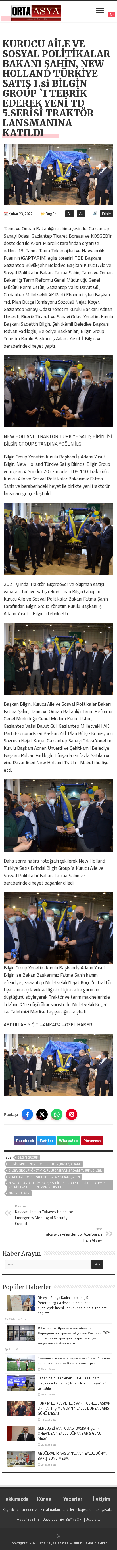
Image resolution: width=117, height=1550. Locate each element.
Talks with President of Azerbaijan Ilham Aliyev (73, 1234)
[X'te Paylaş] (42, 1114)
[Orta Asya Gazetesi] (36, 11)
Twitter (46, 1140)
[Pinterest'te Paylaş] (71, 1114)
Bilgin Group (27, 1157)
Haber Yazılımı (28, 1519)
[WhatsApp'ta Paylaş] (56, 1114)
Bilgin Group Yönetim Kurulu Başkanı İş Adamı (45, 1164)
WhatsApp (68, 1140)
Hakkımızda (15, 1499)
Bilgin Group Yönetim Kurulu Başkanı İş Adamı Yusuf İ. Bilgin (55, 1170)
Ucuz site (93, 1519)
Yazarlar (72, 1499)
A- (81, 213)
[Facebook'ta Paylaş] (27, 1114)
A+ (69, 213)
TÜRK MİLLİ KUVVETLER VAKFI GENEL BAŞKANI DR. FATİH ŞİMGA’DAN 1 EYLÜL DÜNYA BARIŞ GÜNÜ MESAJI (75, 1408)
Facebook (25, 1140)
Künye (44, 1499)
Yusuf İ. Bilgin (19, 1193)
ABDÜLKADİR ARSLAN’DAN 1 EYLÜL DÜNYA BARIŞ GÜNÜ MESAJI (72, 1455)
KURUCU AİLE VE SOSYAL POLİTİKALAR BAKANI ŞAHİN (44, 1177)
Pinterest (92, 1140)
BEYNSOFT (74, 1519)
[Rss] (59, 1536)
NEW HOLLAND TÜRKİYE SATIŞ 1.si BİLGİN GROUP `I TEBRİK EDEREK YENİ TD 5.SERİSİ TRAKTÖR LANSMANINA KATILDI (60, 1185)
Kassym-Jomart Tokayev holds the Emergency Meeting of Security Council (44, 1215)
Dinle (106, 213)
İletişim (101, 1499)
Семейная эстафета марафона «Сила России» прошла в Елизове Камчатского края (74, 1360)
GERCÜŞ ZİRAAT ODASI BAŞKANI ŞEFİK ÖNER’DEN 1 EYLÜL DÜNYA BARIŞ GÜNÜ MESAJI (69, 1433)
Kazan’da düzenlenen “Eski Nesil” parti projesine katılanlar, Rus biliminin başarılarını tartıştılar (73, 1383)
